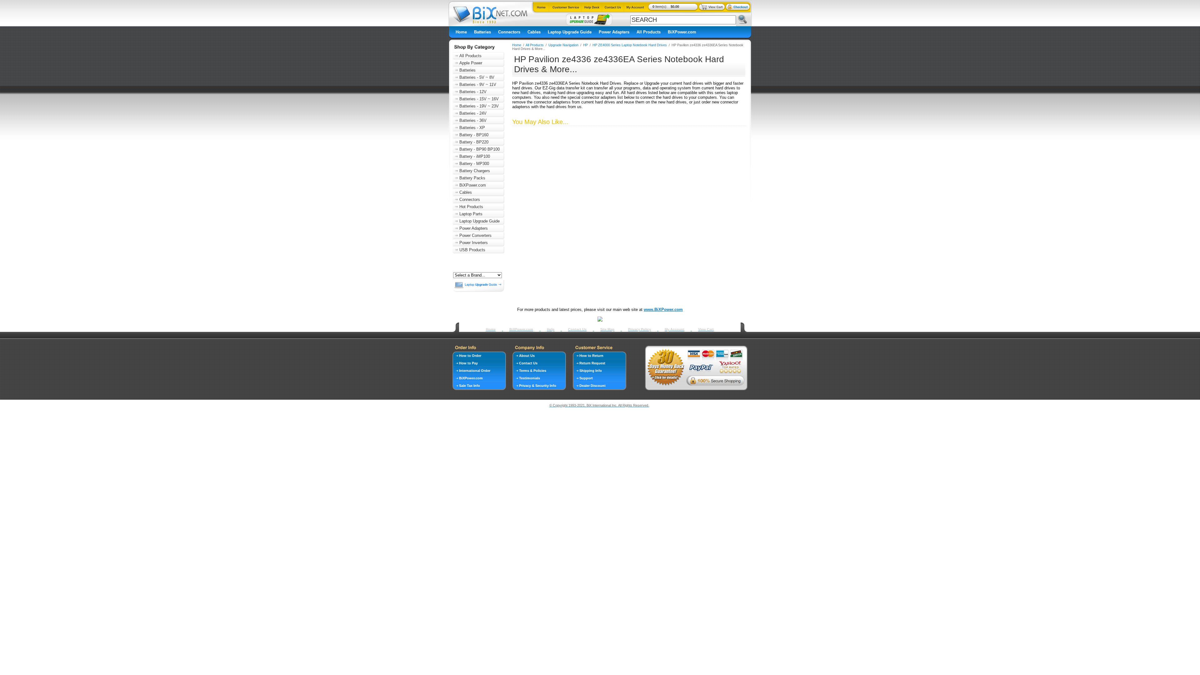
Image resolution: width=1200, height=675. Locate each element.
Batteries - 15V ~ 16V (479, 99)
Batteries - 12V (473, 91)
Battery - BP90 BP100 (479, 149)
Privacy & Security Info (537, 386)
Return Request (592, 363)
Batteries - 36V (473, 120)
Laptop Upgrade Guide (570, 32)
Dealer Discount (592, 386)
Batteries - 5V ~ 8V (476, 77)
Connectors (509, 32)
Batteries (482, 32)
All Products (649, 32)
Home (461, 32)
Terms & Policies (532, 370)
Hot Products (471, 206)
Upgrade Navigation (563, 45)
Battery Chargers (474, 170)
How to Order (470, 356)
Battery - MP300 (474, 163)
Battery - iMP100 (474, 156)
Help (550, 329)
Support (586, 378)
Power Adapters (614, 32)
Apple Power (470, 63)
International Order (474, 370)
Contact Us (577, 329)
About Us (527, 356)
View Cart (706, 329)
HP (585, 45)
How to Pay (468, 363)
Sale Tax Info (469, 386)
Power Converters (475, 235)
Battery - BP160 (473, 134)
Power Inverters (473, 242)
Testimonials (529, 378)
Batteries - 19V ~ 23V (479, 106)
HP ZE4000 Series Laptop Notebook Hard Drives (629, 45)
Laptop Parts (470, 214)
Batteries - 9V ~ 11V (477, 84)
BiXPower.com (682, 32)
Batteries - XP (472, 127)
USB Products (472, 250)
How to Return (591, 356)
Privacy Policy (639, 329)
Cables (534, 32)
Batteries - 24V (473, 113)
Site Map (607, 329)
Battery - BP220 (473, 142)
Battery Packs (472, 178)
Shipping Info (590, 370)
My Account (674, 329)
